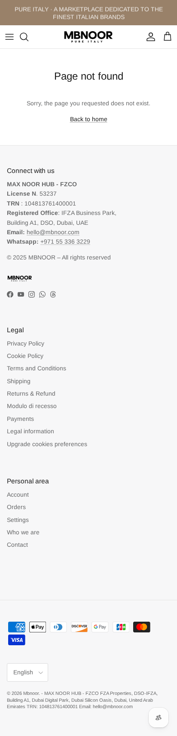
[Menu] (9, 36)
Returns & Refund (31, 393)
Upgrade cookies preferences (47, 444)
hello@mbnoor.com (53, 232)
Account (18, 494)
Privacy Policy (25, 343)
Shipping (19, 381)
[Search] (28, 36)
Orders (16, 507)
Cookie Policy (25, 355)
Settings (18, 519)
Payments (20, 418)
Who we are (23, 532)
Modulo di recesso (32, 405)
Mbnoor (31, 693)
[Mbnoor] (88, 37)
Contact (17, 544)
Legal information (30, 431)
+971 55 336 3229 (65, 241)
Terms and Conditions (36, 368)
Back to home (88, 119)
